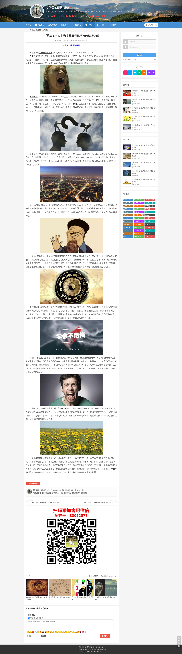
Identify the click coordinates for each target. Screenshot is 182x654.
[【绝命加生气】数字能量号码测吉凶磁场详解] (127, 158)
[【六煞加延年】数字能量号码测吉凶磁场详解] (127, 167)
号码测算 (100, 647)
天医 (44, 358)
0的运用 (137, 227)
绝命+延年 (138, 224)
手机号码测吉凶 (149, 200)
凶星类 (38, 30)
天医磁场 (127, 203)
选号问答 (81, 647)
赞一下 (33, 483)
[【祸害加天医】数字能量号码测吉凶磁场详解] (127, 112)
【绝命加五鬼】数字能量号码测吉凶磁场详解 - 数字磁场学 (61, 493)
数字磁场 (33, 458)
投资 (73, 56)
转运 (125, 236)
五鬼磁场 (33, 56)
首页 (33, 30)
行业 (66, 97)
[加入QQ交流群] (149, 72)
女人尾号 (137, 221)
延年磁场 (138, 203)
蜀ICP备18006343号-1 (93, 651)
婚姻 (136, 212)
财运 (125, 218)
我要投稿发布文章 (130, 59)
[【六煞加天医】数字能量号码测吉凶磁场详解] (127, 149)
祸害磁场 (149, 206)
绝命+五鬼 (62, 409)
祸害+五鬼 (127, 224)
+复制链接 (83, 493)
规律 (147, 233)
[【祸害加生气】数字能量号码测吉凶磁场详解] (127, 121)
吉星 (54, 472)
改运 (147, 224)
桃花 (125, 215)
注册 (154, 59)
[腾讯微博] (130, 72)
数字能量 (138, 200)
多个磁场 (137, 230)
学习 (98, 157)
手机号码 (126, 227)
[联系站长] (135, 72)
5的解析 (148, 236)
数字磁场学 (67, 490)
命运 (136, 218)
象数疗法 (127, 200)
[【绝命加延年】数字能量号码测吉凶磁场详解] (127, 184)
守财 (98, 100)
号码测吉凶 (47, 53)
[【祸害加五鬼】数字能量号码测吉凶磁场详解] (127, 104)
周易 (125, 221)
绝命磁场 (33, 97)
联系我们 (88, 647)
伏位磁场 (138, 209)
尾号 (147, 230)
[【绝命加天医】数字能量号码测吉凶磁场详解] (127, 175)
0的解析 (137, 236)
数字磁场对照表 (138, 215)
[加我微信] (139, 72)
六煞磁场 (127, 206)
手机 (41, 53)
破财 (75, 104)
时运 (125, 233)
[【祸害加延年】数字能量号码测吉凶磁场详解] (127, 95)
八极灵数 (148, 218)
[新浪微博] (125, 72)
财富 (125, 212)
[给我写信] (144, 72)
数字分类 (94, 647)
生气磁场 (127, 209)
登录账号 (40, 618)
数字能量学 (149, 221)
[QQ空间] (153, 72)
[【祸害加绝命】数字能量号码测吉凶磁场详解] (127, 129)
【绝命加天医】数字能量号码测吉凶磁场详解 (45, 502)
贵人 (147, 215)
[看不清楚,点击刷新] (43, 636)
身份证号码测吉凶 (149, 228)
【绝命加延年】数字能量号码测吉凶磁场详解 (98, 502)
